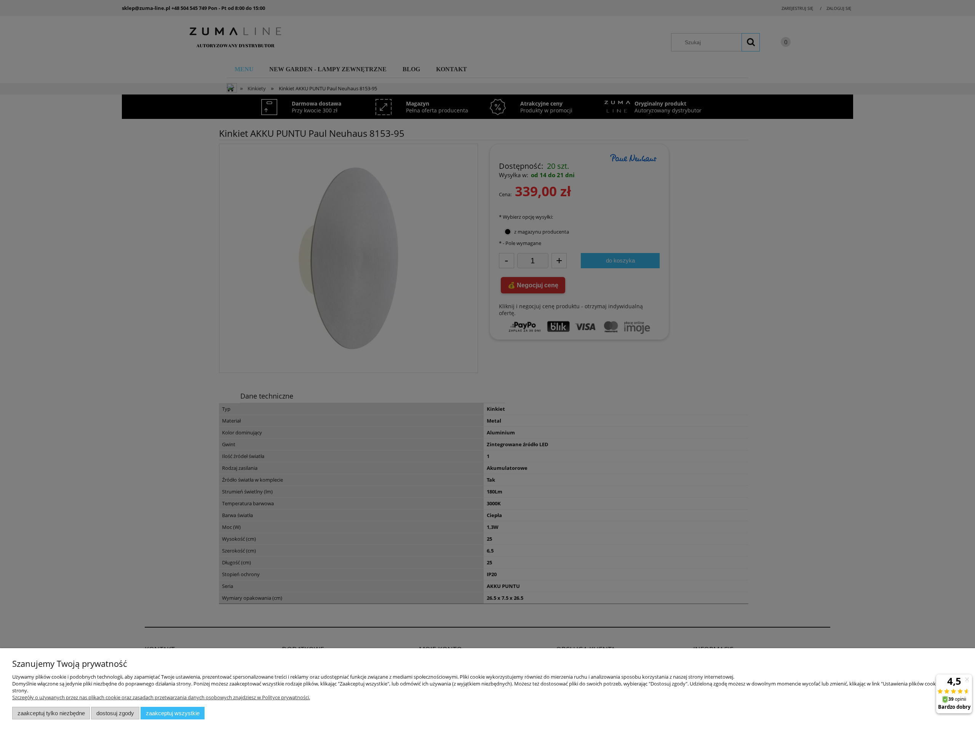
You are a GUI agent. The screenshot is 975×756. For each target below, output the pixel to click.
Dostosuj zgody (115, 713)
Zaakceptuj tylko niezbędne (51, 713)
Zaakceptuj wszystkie (173, 713)
